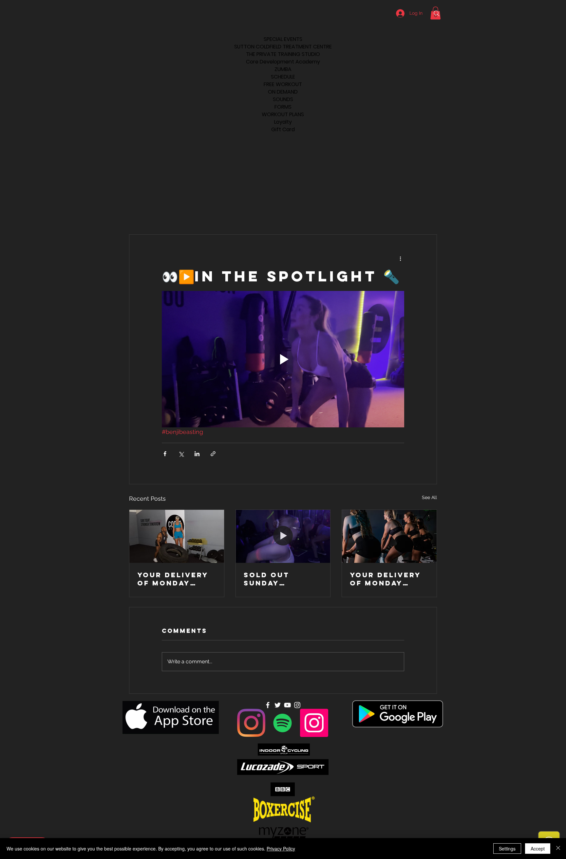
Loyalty (283, 122)
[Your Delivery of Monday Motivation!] (176, 536)
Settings (507, 848)
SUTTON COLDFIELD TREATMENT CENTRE (283, 46)
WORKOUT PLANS (283, 114)
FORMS (283, 107)
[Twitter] (278, 705)
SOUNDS (283, 99)
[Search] (436, 13)
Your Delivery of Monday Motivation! (172, 579)
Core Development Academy (283, 61)
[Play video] (283, 359)
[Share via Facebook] (165, 454)
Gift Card (283, 129)
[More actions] (400, 258)
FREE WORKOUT (283, 84)
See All (429, 497)
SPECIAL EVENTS (283, 39)
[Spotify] (283, 723)
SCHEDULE (283, 77)
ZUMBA (283, 69)
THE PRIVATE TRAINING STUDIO (283, 54)
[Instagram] (251, 723)
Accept (538, 848)
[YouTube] (287, 705)
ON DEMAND (283, 92)
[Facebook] (268, 705)
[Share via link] (213, 454)
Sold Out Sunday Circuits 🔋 (270, 579)
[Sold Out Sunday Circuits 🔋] (283, 536)
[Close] (558, 848)
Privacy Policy (281, 848)
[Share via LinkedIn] (197, 454)
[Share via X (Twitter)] (181, 454)
